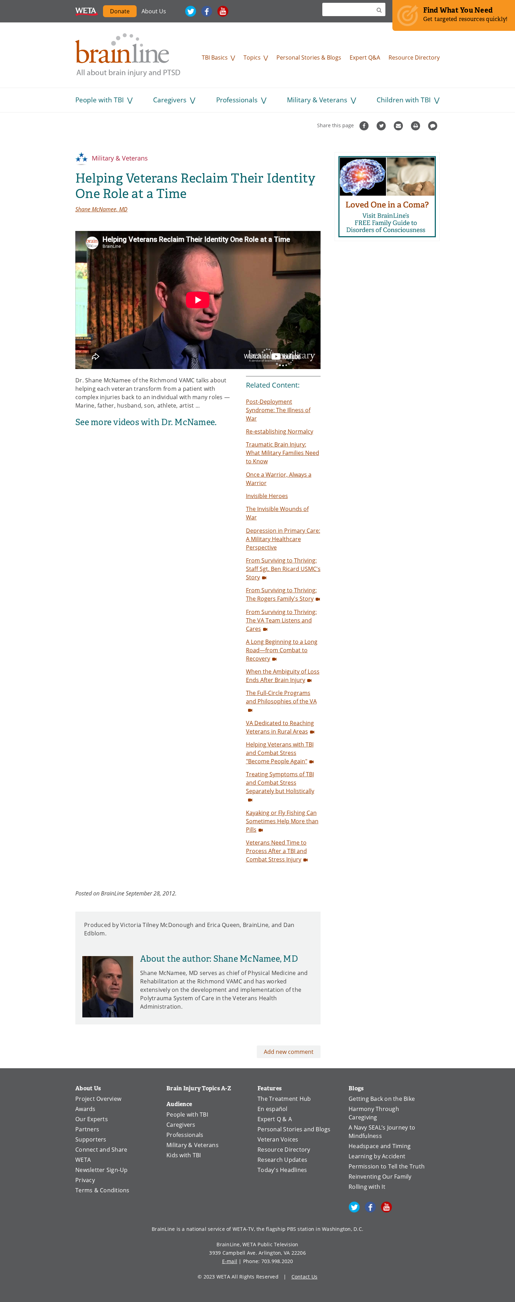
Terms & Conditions (102, 1190)
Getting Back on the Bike (382, 1098)
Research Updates (282, 1159)
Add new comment (289, 1051)
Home (127, 55)
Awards (85, 1108)
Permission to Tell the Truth (387, 1166)
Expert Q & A (275, 1119)
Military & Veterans (317, 99)
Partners (87, 1129)
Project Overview (98, 1098)
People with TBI (99, 99)
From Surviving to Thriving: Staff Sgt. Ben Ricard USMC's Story (283, 569)
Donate (120, 11)
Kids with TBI (183, 1155)
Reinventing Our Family (380, 1176)
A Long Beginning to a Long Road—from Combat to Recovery (281, 650)
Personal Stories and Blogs (294, 1129)
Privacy (85, 1180)
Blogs (356, 1088)
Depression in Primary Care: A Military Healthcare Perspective (283, 539)
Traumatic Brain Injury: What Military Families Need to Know (282, 453)
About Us (154, 11)
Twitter (190, 11)
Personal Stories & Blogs (308, 57)
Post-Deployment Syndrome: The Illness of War (278, 410)
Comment (433, 125)
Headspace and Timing (380, 1146)
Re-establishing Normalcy (279, 431)
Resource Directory (414, 57)
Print (416, 125)
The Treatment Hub (284, 1098)
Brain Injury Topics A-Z (198, 1088)
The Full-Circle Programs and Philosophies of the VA (281, 697)
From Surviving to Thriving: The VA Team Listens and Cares (281, 620)
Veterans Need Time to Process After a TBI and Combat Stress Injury (276, 851)
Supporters (91, 1139)
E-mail (230, 1261)
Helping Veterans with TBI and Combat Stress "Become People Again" (280, 753)
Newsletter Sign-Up (101, 1169)
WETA (86, 11)
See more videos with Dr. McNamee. (146, 422)
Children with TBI (404, 99)
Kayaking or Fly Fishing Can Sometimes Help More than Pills (282, 821)
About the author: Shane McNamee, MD (219, 959)
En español (273, 1108)
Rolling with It (367, 1186)
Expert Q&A (365, 57)
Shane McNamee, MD (101, 209)
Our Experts (91, 1119)
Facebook (206, 11)
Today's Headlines (282, 1169)
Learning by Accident (377, 1156)
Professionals (237, 99)
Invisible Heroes (267, 495)
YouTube (222, 11)
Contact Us (304, 1276)
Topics (252, 57)
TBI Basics (215, 57)
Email (399, 125)
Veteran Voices (278, 1139)
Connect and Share (101, 1149)
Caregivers (169, 99)
